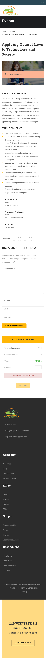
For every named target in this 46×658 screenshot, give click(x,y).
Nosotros (7, 464)
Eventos (6, 499)
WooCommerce (9, 566)
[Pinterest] (30, 239)
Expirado (23, 385)
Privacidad (14, 588)
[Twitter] (25, 239)
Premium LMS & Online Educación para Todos (23, 584)
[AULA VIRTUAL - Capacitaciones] (10, 11)
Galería (6, 504)
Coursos (6, 494)
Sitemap (23, 591)
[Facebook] (14, 239)
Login (42, 2)
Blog (5, 469)
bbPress (6, 570)
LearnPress (7, 561)
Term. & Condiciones (29, 588)
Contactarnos (8, 474)
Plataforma (7, 556)
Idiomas (6, 535)
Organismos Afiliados (11, 540)
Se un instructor (9, 478)
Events (12, 31)
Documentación (9, 525)
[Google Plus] (19, 239)
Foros (5, 530)
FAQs (5, 509)
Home (4, 31)
